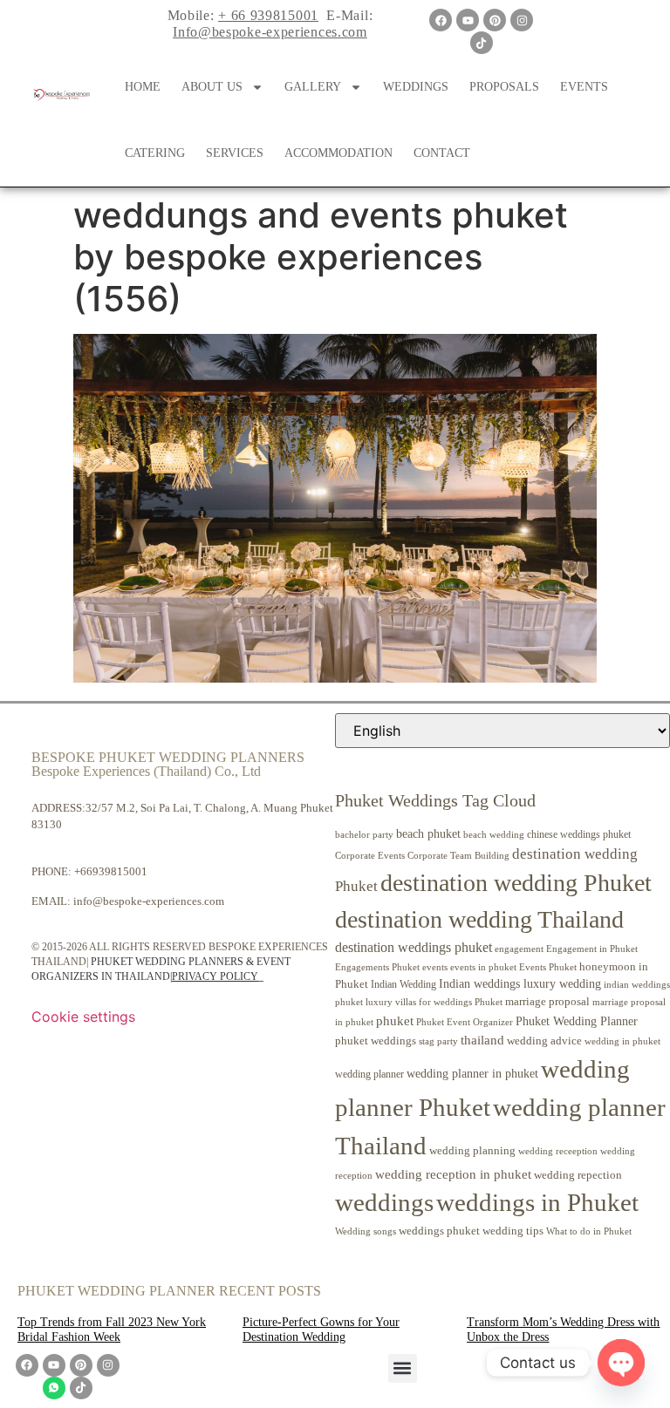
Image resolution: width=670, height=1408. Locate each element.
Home (143, 86)
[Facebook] (440, 20)
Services (234, 153)
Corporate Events (370, 855)
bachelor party (364, 835)
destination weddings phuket (413, 947)
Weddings (415, 86)
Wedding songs (365, 1231)
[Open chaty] (621, 1362)
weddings (384, 1202)
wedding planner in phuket (472, 1073)
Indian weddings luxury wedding (520, 983)
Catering (155, 153)
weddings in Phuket (537, 1202)
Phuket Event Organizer (464, 1022)
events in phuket (483, 967)
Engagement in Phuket (592, 949)
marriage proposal (547, 1001)
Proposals (504, 86)
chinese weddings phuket (579, 834)
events (435, 967)
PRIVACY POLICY (215, 976)
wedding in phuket (622, 1041)
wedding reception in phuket (453, 1174)
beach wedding (493, 834)
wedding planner (369, 1074)
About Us (212, 86)
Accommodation (338, 153)
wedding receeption (558, 1151)
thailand (482, 1040)
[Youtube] (467, 20)
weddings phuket (439, 1230)
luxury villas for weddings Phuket (434, 1001)
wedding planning (472, 1151)
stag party (438, 1041)
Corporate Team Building (458, 855)
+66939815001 (110, 871)
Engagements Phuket (377, 967)
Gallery (312, 86)
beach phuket (428, 833)
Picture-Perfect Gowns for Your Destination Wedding (321, 1329)
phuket (395, 1020)
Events (584, 86)
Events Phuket (548, 967)
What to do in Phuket (589, 1231)
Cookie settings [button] (83, 1016)
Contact (442, 153)
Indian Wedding (403, 984)
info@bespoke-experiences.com (148, 901)
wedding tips (513, 1230)
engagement (519, 948)
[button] (402, 1368)
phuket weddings (375, 1040)
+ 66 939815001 (268, 15)
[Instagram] (521, 20)
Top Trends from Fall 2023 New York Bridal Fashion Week (111, 1329)
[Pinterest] (494, 20)
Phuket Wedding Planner (577, 1021)
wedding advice (544, 1040)
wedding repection (578, 1174)
